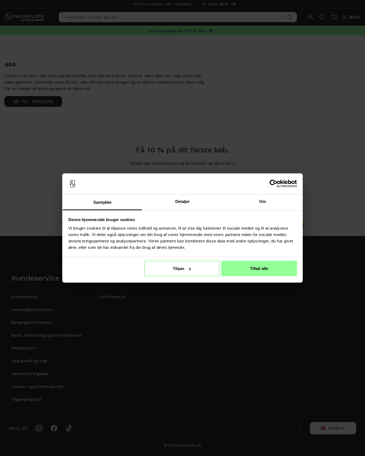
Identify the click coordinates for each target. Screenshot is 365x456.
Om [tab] (262, 201)
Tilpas (178, 268)
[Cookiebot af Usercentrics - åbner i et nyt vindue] (273, 184)
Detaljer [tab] (182, 201)
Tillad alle (259, 268)
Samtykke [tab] (102, 202)
